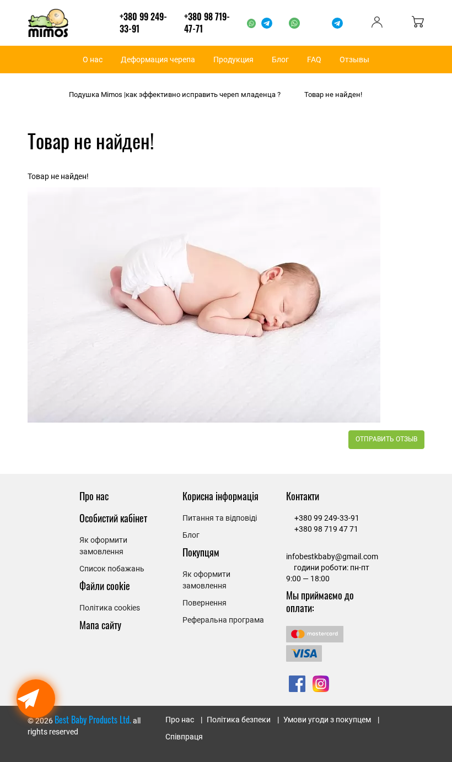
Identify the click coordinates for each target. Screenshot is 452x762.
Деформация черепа (158, 59)
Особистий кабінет (113, 517)
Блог (280, 59)
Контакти (302, 495)
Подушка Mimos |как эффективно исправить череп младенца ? (175, 94)
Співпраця (184, 736)
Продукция (233, 59)
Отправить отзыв (386, 439)
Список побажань (111, 568)
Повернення (204, 602)
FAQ (314, 59)
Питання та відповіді (219, 518)
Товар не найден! (333, 94)
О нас (93, 59)
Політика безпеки (239, 719)
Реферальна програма (223, 619)
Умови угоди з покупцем (327, 719)
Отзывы (354, 59)
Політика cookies (109, 607)
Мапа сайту (100, 624)
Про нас (94, 495)
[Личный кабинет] (377, 24)
